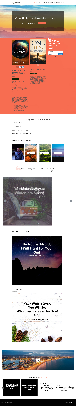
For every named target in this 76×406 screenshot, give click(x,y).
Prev (5, 201)
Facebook (66, 402)
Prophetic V (14, 3)
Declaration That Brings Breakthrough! (20, 130)
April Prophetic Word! (16, 126)
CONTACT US (50, 2)
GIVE (46, 2)
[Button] (38, 359)
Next (71, 201)
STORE (39, 2)
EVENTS (44, 2)
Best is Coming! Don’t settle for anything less (21, 133)
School (42, 2)
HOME (34, 2)
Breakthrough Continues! (17, 137)
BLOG (37, 2)
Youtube (71, 402)
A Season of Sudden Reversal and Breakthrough (22, 140)
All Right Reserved (11, 402)
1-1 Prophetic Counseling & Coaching (58, 2)
